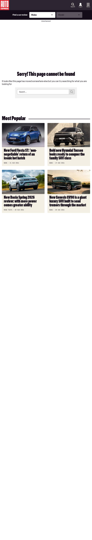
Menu (88, 7)
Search (73, 7)
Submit (72, 91)
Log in (80, 7)
